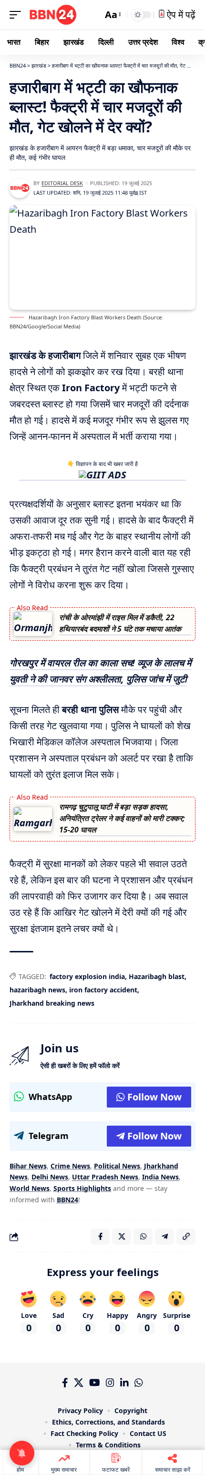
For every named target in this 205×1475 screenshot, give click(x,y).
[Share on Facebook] (100, 1236)
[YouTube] (94, 1383)
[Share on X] (121, 1236)
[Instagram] (110, 1383)
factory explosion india (87, 976)
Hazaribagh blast (156, 976)
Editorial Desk (62, 183)
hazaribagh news (37, 989)
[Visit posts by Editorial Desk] (20, 188)
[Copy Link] (185, 1236)
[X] (79, 1383)
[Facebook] (65, 1383)
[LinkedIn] (124, 1383)
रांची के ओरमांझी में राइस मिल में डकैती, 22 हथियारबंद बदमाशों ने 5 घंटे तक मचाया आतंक (120, 623)
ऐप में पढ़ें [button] (179, 14)
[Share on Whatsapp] (143, 1236)
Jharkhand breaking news (52, 1003)
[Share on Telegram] (164, 1236)
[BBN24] (53, 14)
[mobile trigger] (18, 15)
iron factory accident (103, 989)
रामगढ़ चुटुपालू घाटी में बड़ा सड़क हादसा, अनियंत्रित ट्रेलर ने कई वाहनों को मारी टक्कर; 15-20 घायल (122, 818)
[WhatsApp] (138, 1383)
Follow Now (154, 1096)
